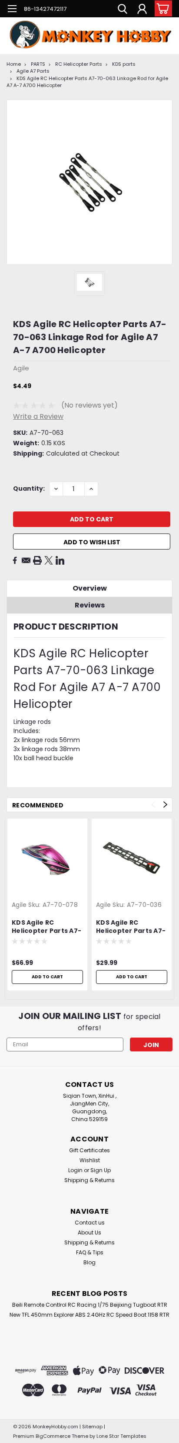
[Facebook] (14, 560)
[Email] (26, 560)
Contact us (90, 1222)
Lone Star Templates (121, 1436)
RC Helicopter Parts (78, 64)
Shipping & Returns (89, 1180)
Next (165, 804)
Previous (153, 804)
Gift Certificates (89, 1150)
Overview (90, 588)
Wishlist (90, 1160)
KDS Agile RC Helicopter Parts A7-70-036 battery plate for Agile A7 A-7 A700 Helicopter (131, 927)
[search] (122, 10)
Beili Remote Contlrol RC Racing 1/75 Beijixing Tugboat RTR (89, 1304)
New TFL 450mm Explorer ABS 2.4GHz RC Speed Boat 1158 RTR (89, 1314)
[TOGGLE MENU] (12, 9)
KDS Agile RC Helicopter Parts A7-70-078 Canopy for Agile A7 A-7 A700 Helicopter (46, 927)
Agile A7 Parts (33, 70)
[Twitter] (48, 560)
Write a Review (38, 416)
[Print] (37, 560)
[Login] (142, 10)
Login (75, 1170)
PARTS (38, 64)
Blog (89, 1262)
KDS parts (124, 64)
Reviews (90, 605)
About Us (89, 1232)
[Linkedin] (60, 560)
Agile (19, 904)
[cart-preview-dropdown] (161, 8)
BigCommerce (53, 1436)
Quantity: (29, 488)
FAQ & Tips (89, 1252)
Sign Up (100, 1170)
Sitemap (92, 1426)
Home (14, 64)
